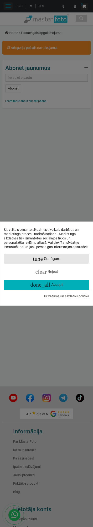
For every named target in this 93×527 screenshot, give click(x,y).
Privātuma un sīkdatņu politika (66, 296)
